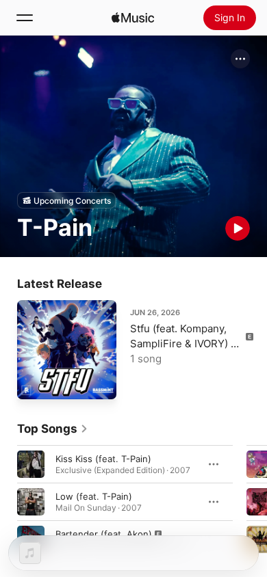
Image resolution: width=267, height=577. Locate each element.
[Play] (237, 228)
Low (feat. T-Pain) (93, 496)
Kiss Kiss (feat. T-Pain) (103, 458)
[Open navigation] (25, 18)
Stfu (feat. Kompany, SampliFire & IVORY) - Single (183, 343)
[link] (52, 428)
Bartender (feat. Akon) (103, 533)
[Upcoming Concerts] (66, 200)
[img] (133, 18)
